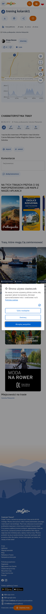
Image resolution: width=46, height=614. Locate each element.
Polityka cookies (11, 300)
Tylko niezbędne (23, 311)
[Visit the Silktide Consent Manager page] (39, 305)
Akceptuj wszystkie (23, 324)
